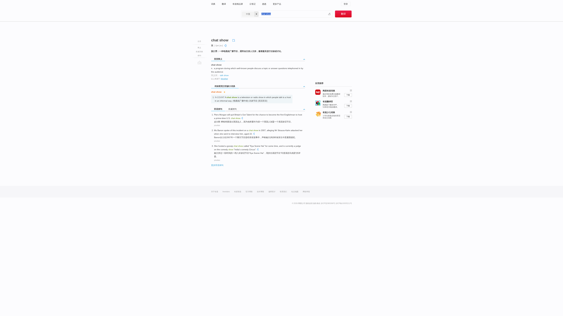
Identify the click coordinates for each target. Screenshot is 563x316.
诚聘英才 (271, 192)
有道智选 (237, 192)
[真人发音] (225, 45)
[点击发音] (242, 118)
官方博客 (249, 192)
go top (199, 62)
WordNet (224, 79)
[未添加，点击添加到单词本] (234, 40)
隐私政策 (309, 203)
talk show (224, 75)
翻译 (224, 4)
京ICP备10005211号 (343, 203)
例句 (199, 56)
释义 (199, 48)
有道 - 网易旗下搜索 (223, 14)
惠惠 (264, 4)
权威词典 (199, 52)
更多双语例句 (217, 165)
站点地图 (294, 192)
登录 (346, 4)
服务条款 (316, 203)
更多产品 (277, 4)
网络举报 (306, 192)
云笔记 (252, 4)
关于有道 (214, 192)
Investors (226, 192)
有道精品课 (238, 4)
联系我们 (283, 192)
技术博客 (260, 192)
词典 (213, 4)
